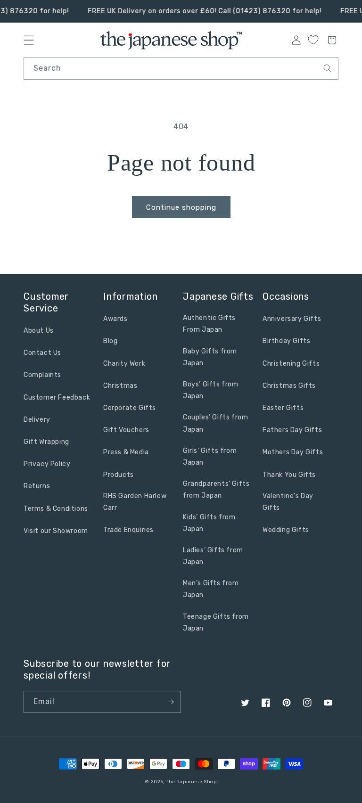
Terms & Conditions (56, 509)
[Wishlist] (313, 39)
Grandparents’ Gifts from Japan (216, 490)
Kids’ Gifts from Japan (209, 523)
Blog (110, 341)
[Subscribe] (170, 702)
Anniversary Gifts (292, 319)
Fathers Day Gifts (292, 430)
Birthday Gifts (286, 341)
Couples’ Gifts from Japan (215, 423)
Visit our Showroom (56, 531)
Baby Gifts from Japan (210, 357)
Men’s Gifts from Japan (211, 589)
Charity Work (124, 364)
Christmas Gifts (289, 386)
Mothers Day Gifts (293, 452)
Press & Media (126, 452)
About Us (39, 331)
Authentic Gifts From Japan (209, 324)
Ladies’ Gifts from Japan (213, 556)
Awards (115, 319)
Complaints (42, 375)
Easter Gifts (283, 408)
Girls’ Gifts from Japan (210, 457)
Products (118, 475)
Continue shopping (181, 207)
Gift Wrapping (46, 442)
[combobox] (181, 68)
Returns (37, 486)
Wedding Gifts (286, 530)
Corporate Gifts (129, 408)
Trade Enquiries (128, 530)
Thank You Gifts (289, 475)
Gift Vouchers (126, 430)
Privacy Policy (47, 464)
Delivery (37, 420)
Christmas (120, 386)
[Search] (327, 68)
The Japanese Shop (191, 782)
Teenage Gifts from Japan (216, 622)
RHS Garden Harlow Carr (134, 502)
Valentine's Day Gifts (288, 502)
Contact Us (42, 353)
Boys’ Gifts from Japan (211, 390)
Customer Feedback (57, 397)
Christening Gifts (291, 364)
